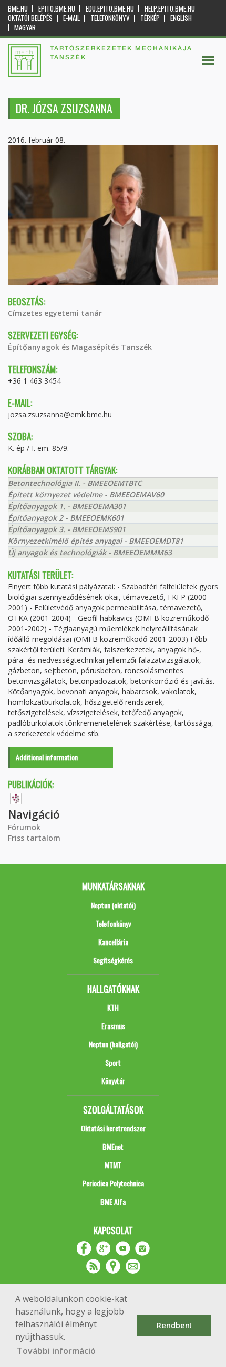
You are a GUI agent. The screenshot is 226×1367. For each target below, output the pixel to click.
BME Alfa (113, 1201)
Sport (113, 1062)
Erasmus (113, 1025)
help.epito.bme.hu (170, 8)
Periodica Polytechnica (113, 1183)
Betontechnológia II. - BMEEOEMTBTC (75, 483)
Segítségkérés (113, 960)
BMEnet (113, 1146)
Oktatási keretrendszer (113, 1127)
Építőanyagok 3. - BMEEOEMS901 (67, 529)
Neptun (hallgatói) (113, 1044)
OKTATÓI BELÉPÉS (30, 18)
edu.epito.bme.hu (110, 8)
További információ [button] (56, 1351)
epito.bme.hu (56, 8)
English (181, 18)
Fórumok (24, 827)
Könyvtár (113, 1080)
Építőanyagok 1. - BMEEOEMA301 (67, 506)
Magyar (25, 27)
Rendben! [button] (174, 1325)
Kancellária (113, 941)
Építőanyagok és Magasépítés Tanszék (80, 347)
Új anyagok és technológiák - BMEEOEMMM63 (90, 552)
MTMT (113, 1164)
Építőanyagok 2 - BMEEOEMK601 (66, 518)
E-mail (71, 18)
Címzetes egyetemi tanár (55, 313)
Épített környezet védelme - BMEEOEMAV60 (86, 495)
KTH (113, 1007)
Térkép (150, 18)
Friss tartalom (34, 838)
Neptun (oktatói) (113, 904)
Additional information (47, 756)
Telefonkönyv (110, 18)
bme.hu (18, 8)
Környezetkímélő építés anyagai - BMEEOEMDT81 (95, 541)
